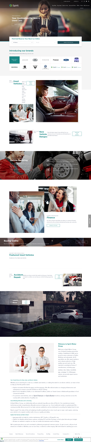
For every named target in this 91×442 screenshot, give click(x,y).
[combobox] (22, 42)
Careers (11, 434)
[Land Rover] (35, 60)
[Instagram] (89, 1)
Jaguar (73, 367)
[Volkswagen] (45, 67)
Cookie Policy (56, 434)
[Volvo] (45, 60)
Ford (71, 369)
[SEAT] (25, 67)
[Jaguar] (25, 60)
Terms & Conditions (30, 434)
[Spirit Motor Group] (45, 5)
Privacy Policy (40, 434)
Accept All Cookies (78, 439)
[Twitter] (84, 1)
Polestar (68, 369)
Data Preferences (19, 434)
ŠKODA (74, 369)
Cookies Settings (60, 439)
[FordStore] (76, 60)
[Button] (66, 60)
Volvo (65, 369)
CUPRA (64, 372)
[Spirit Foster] (56, 67)
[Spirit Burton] (76, 67)
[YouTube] (86, 1)
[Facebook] (82, 1)
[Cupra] (35, 67)
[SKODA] (14, 67)
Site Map (48, 434)
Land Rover (60, 369)
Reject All (69, 439)
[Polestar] (56, 60)
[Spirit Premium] (66, 67)
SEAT (59, 372)
